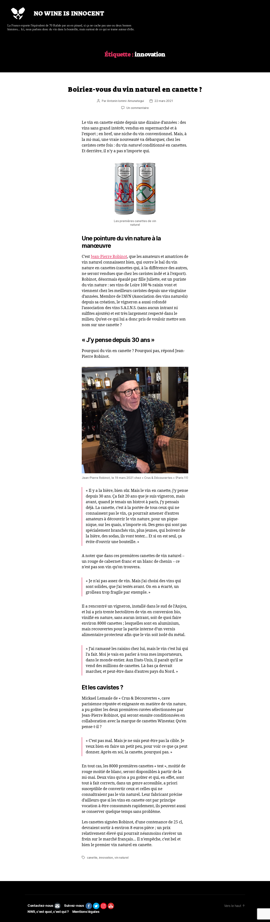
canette (92, 857)
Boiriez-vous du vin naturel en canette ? (135, 89)
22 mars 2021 (163, 101)
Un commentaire (137, 108)
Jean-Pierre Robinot (109, 256)
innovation (106, 857)
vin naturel (121, 857)
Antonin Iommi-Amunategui (125, 101)
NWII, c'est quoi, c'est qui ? (48, 912)
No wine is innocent (69, 13)
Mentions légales (85, 912)
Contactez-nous (40, 906)
